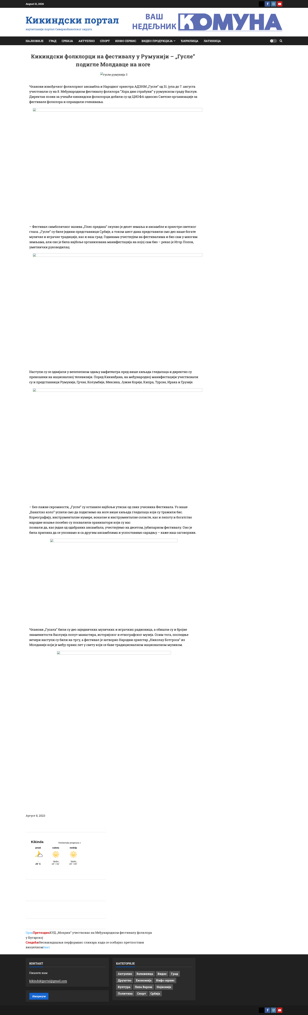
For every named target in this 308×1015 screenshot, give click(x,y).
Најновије (34, 41)
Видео (162, 974)
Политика (125, 993)
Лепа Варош (143, 987)
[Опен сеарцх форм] (281, 40)
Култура (124, 987)
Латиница (212, 41)
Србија (67, 41)
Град (52, 41)
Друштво (124, 980)
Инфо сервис (125, 41)
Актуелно (86, 41)
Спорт (105, 41)
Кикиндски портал (72, 20)
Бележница (145, 974)
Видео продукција (157, 41)
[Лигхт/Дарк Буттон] (273, 41)
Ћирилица (189, 41)
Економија (144, 980)
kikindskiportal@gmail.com (48, 981)
